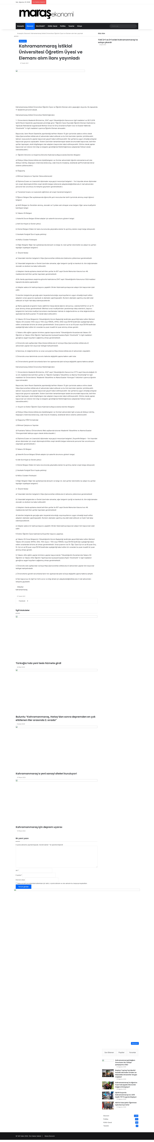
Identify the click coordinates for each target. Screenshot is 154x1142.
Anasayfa (20, 26)
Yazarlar (71, 26)
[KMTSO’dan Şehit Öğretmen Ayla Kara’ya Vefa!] (108, 1105)
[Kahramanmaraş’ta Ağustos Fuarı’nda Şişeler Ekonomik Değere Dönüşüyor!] (108, 1085)
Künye (79, 26)
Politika (62, 26)
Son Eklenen (109, 1052)
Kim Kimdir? (40, 26)
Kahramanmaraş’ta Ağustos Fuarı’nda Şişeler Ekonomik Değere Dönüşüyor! (126, 1085)
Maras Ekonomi (50, 1136)
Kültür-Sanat (52, 26)
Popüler (121, 1052)
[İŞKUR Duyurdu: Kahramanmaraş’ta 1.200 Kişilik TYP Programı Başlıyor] (108, 1095)
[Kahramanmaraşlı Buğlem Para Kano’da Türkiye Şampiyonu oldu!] (108, 1063)
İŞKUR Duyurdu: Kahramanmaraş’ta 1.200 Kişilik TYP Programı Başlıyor (126, 1095)
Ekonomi (30, 26)
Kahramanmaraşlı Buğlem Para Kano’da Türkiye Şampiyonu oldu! (125, 1062)
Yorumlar (132, 1052)
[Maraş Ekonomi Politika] (47, 13)
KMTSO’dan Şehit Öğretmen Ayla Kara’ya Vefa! (126, 1104)
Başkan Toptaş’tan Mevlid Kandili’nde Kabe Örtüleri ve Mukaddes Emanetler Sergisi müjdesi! (126, 1073)
